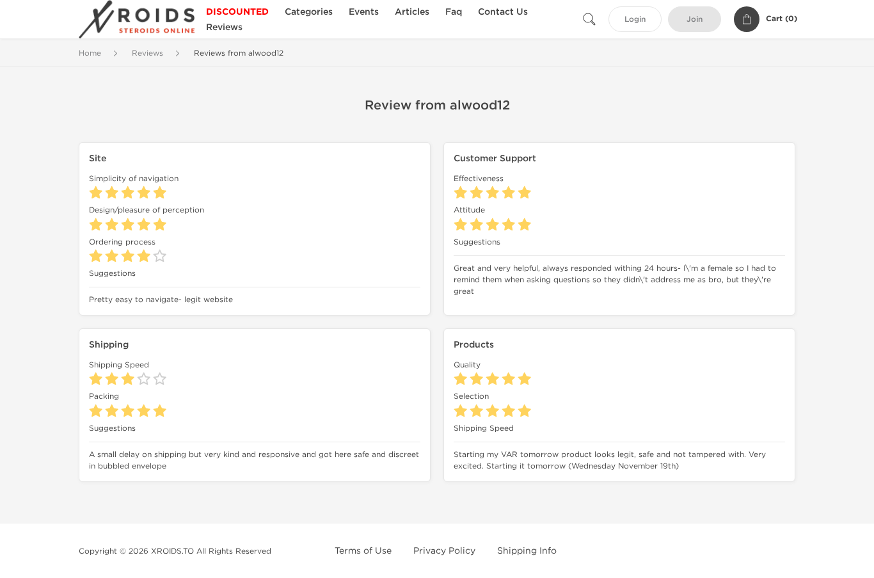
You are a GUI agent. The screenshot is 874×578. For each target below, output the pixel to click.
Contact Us (503, 11)
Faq (453, 11)
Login (635, 19)
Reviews (224, 27)
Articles (412, 11)
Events (364, 11)
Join (695, 19)
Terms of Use (363, 550)
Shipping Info (527, 550)
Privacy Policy (444, 550)
